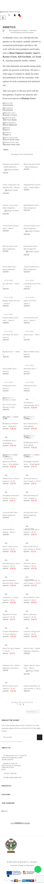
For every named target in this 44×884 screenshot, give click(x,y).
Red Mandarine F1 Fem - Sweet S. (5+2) (31, 497)
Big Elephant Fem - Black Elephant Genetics (32, 206)
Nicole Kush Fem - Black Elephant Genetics (31, 514)
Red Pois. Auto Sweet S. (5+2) (30, 564)
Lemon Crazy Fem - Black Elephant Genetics (11, 206)
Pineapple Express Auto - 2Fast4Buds (31, 462)
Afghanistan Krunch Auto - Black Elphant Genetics (32, 186)
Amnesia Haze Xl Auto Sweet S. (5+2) (32, 479)
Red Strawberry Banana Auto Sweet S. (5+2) (11, 582)
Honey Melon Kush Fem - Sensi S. (10, 319)
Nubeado (30, 865)
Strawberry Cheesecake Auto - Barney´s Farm (32, 404)
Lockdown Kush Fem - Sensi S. (32, 285)
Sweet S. (7, 134)
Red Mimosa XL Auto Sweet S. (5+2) (11, 564)
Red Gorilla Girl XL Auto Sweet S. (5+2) (32, 547)
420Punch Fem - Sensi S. (31, 387)
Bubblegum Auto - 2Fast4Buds (31, 443)
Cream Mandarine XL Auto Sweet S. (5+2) (10, 633)
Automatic (8, 105)
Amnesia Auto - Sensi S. (30, 370)
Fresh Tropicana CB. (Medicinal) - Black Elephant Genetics (11, 186)
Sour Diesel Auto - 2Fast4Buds (31, 424)
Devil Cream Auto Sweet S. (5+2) (10, 547)
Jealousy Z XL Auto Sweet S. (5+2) (11, 598)
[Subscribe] (39, 737)
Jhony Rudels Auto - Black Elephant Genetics (32, 268)
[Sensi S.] (6, 128)
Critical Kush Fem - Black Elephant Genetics (11, 514)
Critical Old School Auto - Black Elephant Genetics (11, 227)
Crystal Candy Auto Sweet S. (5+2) (32, 632)
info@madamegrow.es (12, 777)
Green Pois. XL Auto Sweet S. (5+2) (11, 479)
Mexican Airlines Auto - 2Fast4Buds (11, 462)
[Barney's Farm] (9, 113)
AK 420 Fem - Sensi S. (11, 285)
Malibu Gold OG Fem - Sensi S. (11, 302)
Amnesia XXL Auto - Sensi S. (11, 336)
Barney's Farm (10, 115)
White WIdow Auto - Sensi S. (32, 353)
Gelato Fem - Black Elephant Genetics (32, 649)
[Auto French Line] (10, 137)
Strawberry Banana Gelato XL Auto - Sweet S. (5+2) (11, 497)
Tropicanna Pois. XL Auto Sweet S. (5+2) (32, 581)
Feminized (8, 110)
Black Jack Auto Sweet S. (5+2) (30, 615)
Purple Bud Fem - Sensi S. (10, 387)
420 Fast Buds (10, 120)
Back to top (32, 712)
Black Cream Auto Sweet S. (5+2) (10, 687)
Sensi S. (6, 129)
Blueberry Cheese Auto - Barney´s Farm (10, 425)
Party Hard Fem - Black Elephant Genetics (10, 268)
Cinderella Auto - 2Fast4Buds (10, 441)
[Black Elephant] (9, 123)
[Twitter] (9, 781)
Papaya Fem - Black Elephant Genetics (11, 666)
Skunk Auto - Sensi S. (32, 336)
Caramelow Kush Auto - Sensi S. (31, 319)
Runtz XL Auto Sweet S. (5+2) (11, 649)
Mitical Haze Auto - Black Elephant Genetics (11, 247)
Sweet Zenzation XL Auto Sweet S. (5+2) (32, 687)
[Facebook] (4, 781)
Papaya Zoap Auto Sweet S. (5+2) (31, 530)
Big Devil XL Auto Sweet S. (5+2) (10, 615)
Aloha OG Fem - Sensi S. (30, 302)
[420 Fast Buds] (9, 118)
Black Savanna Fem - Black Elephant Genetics (32, 165)
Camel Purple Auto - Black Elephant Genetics (32, 227)
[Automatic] (8, 103)
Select (21, 149)
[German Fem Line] (11, 142)
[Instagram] (14, 781)
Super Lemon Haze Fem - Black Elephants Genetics (32, 666)
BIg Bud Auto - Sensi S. (11, 353)
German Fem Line (11, 144)
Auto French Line (11, 139)
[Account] (14, 15)
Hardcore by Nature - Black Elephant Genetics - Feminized (11, 165)
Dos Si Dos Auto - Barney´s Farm (10, 405)
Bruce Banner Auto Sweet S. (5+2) (32, 598)
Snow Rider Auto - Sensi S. (10, 370)
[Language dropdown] (2, 8)
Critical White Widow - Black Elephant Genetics (10, 531)
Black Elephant (10, 125)
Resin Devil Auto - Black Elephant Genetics (31, 247)
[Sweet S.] (7, 132)
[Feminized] (8, 108)
